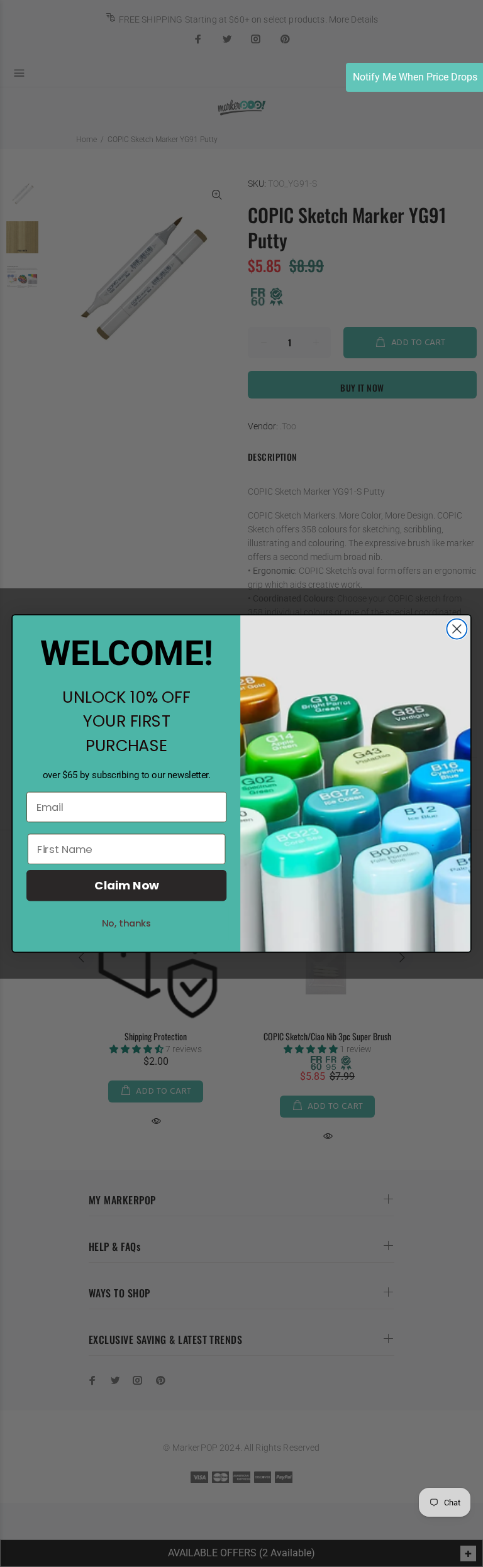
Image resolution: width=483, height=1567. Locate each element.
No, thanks (127, 923)
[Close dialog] (457, 629)
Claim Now (126, 885)
